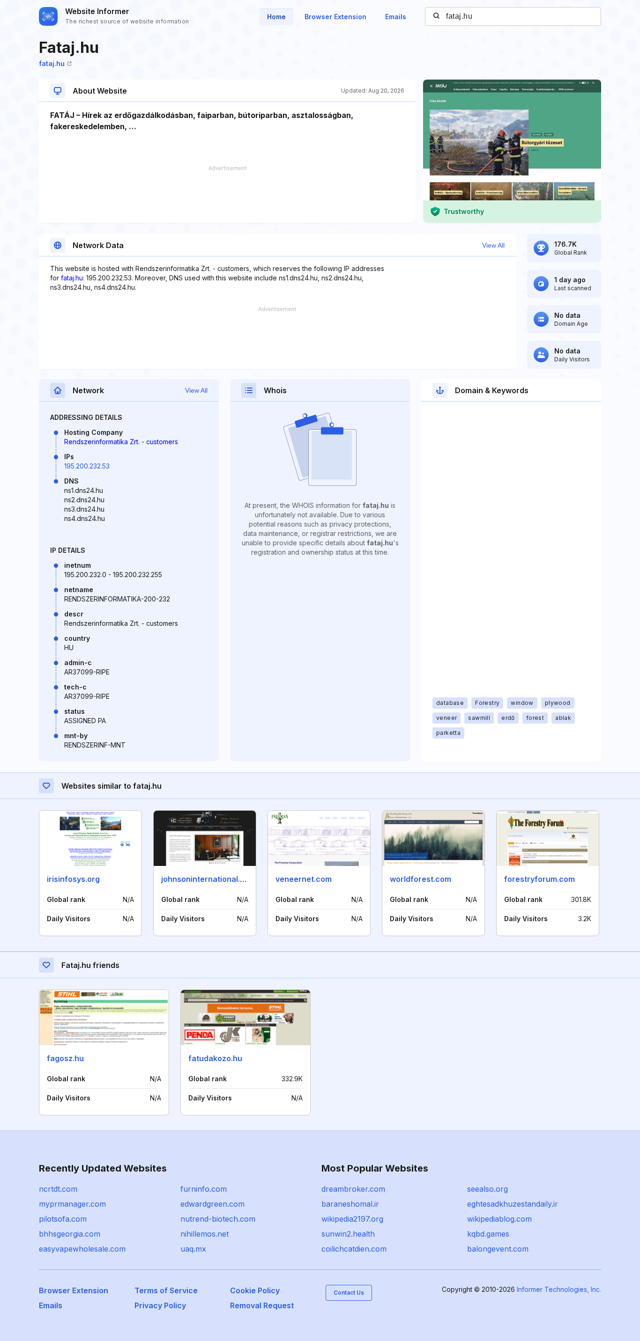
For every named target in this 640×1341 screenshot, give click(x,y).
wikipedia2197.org (352, 1219)
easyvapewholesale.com (82, 1248)
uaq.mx (193, 1248)
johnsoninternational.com (208, 879)
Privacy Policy (160, 1305)
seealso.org (487, 1189)
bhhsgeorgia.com (69, 1233)
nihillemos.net (204, 1233)
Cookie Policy (255, 1290)
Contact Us (349, 1292)
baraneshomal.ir (350, 1204)
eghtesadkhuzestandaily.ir (512, 1204)
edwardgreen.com (212, 1204)
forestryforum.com (539, 879)
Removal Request (262, 1305)
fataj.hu (52, 63)
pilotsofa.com (63, 1219)
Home (276, 17)
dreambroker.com (353, 1189)
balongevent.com (497, 1248)
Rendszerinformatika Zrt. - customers (121, 442)
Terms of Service (166, 1290)
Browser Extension (335, 17)
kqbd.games (488, 1233)
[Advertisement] (227, 194)
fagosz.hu (65, 1058)
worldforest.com (420, 879)
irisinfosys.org (73, 879)
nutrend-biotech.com (217, 1219)
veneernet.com (303, 879)
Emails (395, 17)
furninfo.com (203, 1189)
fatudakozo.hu (215, 1058)
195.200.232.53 (87, 466)
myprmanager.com (72, 1204)
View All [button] (493, 245)
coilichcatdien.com (354, 1248)
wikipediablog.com (499, 1219)
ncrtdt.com (58, 1189)
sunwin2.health (348, 1233)
